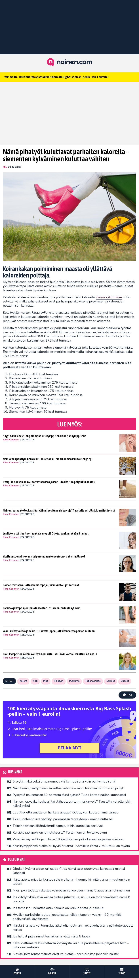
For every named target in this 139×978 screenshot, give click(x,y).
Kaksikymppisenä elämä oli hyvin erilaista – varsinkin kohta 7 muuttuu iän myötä (50, 654)
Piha (45, 681)
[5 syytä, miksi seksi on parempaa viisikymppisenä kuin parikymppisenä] (127, 443)
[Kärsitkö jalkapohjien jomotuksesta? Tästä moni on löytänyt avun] (127, 615)
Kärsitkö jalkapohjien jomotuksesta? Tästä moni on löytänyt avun (41, 608)
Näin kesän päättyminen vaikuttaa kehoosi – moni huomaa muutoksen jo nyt (47, 459)
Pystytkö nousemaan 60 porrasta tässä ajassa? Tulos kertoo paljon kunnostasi (49, 482)
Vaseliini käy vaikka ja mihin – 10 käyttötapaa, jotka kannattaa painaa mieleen (49, 631)
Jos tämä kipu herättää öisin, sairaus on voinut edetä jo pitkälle (58, 908)
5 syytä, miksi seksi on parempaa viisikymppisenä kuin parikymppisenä (44, 436)
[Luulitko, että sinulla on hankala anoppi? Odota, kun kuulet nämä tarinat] (127, 540)
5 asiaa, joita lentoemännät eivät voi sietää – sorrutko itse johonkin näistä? (66, 954)
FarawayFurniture (109, 297)
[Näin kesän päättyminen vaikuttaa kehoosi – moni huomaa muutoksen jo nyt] (127, 466)
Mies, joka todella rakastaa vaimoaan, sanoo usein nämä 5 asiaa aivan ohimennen (71, 890)
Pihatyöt (58, 681)
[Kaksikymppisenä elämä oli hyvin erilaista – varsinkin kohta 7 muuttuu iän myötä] (127, 661)
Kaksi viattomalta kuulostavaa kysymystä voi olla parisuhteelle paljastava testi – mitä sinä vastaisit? (71, 945)
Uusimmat (15, 772)
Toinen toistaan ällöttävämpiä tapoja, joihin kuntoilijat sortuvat (41, 585)
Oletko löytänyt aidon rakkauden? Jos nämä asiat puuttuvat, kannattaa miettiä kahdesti (69, 870)
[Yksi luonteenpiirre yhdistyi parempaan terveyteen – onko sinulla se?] (127, 563)
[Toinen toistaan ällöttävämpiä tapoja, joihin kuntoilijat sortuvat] (127, 592)
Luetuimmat (16, 859)
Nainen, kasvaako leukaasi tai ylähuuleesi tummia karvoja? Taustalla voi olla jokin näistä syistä (59, 510)
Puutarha (74, 681)
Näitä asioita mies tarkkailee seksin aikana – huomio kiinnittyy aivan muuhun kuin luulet (71, 881)
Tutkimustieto (93, 681)
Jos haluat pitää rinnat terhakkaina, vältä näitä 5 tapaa (51, 936)
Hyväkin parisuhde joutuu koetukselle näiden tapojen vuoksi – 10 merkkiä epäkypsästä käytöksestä (67, 916)
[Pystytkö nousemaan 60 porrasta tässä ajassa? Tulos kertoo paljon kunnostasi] (127, 489)
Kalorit (23, 681)
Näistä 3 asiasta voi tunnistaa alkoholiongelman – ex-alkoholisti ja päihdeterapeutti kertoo (73, 927)
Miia (5, 167)
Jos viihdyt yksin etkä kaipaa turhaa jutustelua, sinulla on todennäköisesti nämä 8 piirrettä (71, 899)
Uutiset (110, 681)
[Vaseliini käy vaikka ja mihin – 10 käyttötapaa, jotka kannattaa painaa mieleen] (127, 638)
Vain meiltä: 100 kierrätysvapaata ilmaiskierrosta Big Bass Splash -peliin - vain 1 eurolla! (56, 77)
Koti (35, 681)
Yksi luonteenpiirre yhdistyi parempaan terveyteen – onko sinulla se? (44, 556)
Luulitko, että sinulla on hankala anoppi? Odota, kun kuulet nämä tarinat (46, 533)
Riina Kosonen (11, 439)
